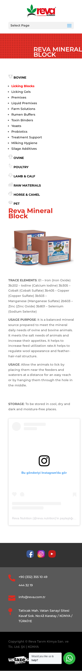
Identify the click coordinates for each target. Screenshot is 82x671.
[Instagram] (42, 556)
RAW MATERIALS (27, 185)
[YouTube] (52, 556)
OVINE (19, 158)
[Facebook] (31, 556)
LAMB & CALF (24, 176)
